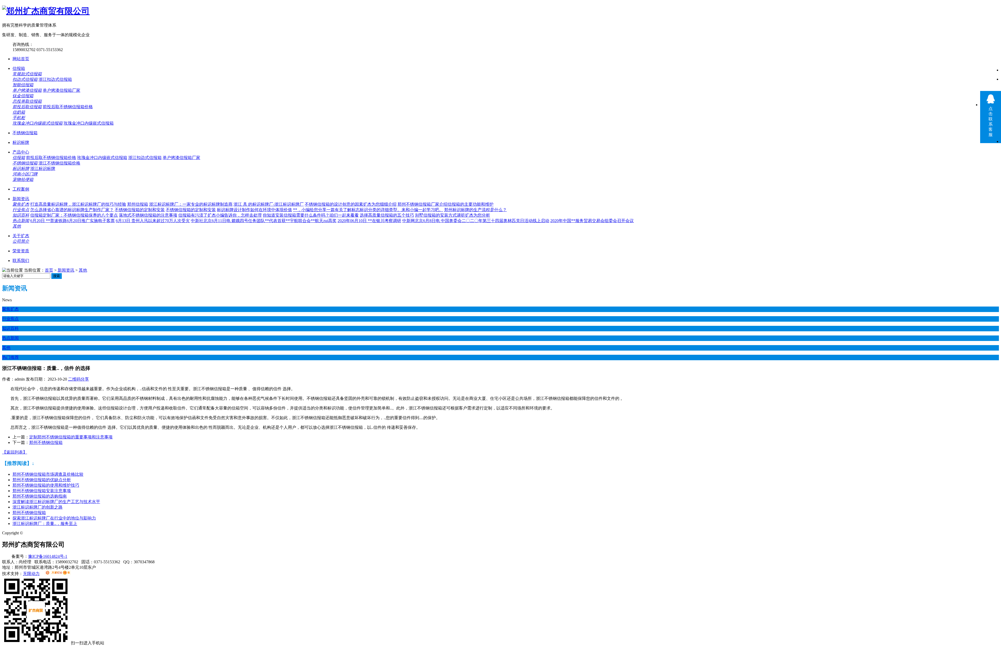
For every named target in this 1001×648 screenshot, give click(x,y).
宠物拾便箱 (23, 179)
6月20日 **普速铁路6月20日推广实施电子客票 (72, 220)
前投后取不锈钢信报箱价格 (68, 107)
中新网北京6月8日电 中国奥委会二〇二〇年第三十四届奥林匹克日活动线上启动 (475, 220)
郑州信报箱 (137, 204)
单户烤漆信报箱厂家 (61, 90)
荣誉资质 (21, 251)
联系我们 (21, 260)
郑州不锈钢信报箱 (46, 442)
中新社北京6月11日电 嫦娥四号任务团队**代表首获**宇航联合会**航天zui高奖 (264, 220)
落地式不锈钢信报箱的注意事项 (148, 215)
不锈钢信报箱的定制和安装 (140, 209)
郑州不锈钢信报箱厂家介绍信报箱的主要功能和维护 (445, 204)
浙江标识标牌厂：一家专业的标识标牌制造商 (191, 204)
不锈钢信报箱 (25, 133)
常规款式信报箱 (27, 74)
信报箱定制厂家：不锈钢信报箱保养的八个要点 (74, 215)
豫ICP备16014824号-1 (47, 556)
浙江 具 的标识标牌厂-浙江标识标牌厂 (269, 204)
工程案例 (21, 189)
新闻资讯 (21, 199)
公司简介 (21, 241)
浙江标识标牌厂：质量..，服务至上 (45, 523)
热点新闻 (21, 220)
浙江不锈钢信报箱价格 (59, 163)
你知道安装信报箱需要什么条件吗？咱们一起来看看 (311, 215)
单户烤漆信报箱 (27, 90)
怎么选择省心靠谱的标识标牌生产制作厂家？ (72, 209)
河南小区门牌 (25, 174)
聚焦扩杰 (21, 204)
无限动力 (31, 573)
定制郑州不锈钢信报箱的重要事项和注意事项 (71, 437)
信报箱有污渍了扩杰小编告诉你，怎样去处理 (220, 215)
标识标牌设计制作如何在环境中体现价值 (254, 209)
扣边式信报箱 (25, 79)
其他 (17, 226)
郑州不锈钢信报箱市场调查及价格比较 (48, 474)
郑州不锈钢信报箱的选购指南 (40, 496)
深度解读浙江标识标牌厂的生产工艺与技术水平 (56, 501)
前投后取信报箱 (27, 107)
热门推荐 (10, 357)
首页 (49, 270)
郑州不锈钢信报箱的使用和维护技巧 (46, 485)
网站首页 (21, 59)
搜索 (56, 276)
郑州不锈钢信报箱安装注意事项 (42, 490)
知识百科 (21, 215)
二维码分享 (78, 379)
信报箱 (19, 68)
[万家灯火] (58, 573)
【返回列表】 (14, 452)
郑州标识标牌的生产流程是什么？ (475, 209)
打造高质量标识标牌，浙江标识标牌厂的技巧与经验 (78, 204)
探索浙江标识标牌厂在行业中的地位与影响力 (54, 518)
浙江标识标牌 (42, 168)
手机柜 (19, 117)
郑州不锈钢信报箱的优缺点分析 (42, 480)
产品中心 (21, 152)
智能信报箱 (23, 85)
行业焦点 (21, 209)
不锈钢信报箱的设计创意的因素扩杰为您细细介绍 (350, 204)
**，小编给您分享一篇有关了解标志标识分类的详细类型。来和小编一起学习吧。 (368, 209)
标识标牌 (21, 142)
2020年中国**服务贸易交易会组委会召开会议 (592, 220)
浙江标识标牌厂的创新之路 (38, 507)
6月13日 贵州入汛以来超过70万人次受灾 (153, 220)
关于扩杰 (21, 236)
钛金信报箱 (23, 96)
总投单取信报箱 (27, 101)
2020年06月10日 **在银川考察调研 (369, 220)
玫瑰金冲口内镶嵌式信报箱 (38, 123)
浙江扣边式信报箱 (55, 79)
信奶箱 (19, 112)
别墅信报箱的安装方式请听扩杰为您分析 (452, 215)
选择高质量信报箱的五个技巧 (387, 215)
